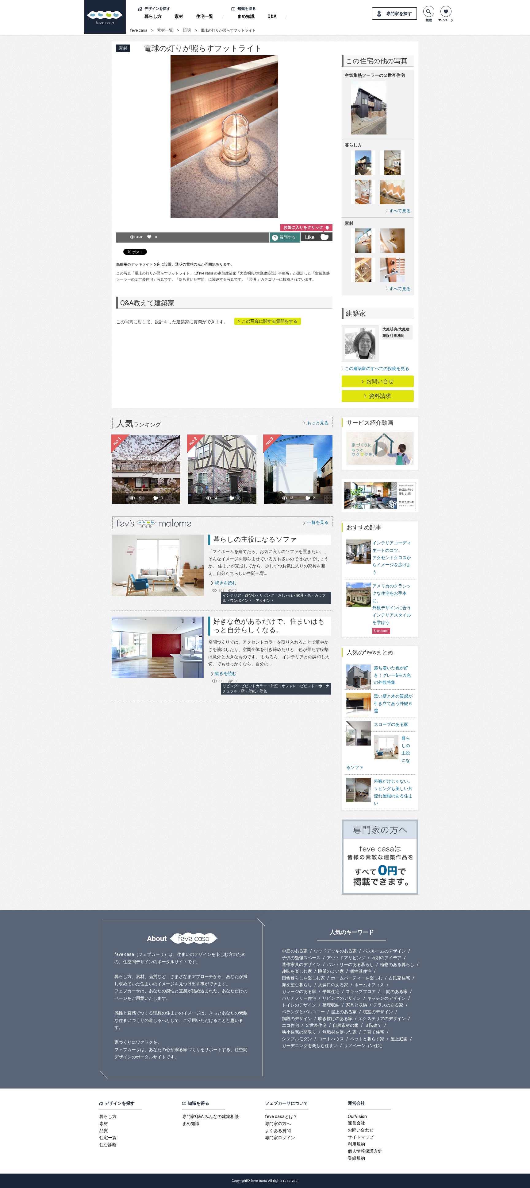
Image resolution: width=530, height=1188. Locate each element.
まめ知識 (246, 16)
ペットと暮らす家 (367, 1038)
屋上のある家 (344, 1011)
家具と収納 (356, 1005)
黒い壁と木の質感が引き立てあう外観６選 (393, 703)
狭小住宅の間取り (299, 1032)
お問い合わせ (361, 1130)
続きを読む (225, 582)
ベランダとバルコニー (303, 1011)
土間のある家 (395, 991)
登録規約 (356, 1158)
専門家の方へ (278, 1123)
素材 (179, 16)
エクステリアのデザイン (382, 1018)
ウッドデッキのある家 (335, 950)
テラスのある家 (388, 1005)
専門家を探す (399, 13)
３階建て (373, 1025)
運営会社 (356, 1122)
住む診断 (108, 1144)
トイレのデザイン (299, 1005)
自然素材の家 (346, 1025)
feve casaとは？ (281, 1116)
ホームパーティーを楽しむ (356, 978)
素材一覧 (165, 30)
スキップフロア (361, 991)
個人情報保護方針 (365, 1151)
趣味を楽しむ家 (297, 971)
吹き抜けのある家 (335, 1018)
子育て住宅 (373, 1032)
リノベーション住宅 (363, 1045)
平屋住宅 (331, 991)
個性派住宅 (360, 971)
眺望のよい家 (331, 971)
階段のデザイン (297, 1018)
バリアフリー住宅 (299, 998)
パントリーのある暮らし (350, 964)
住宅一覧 (204, 16)
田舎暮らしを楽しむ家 (303, 978)
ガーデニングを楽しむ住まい (310, 1045)
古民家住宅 (399, 978)
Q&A (271, 16)
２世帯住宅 (316, 1025)
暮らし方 (153, 16)
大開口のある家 (333, 984)
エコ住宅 (290, 1025)
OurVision (357, 1116)
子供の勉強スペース (301, 957)
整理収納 (331, 1005)
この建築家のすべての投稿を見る (377, 368)
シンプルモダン (297, 1038)
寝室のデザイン (378, 1011)
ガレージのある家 (299, 991)
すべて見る (400, 210)
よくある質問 (278, 1130)
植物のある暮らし (397, 964)
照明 (187, 30)
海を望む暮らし (297, 984)
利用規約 (356, 1144)
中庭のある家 (295, 950)
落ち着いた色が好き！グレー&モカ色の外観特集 (392, 675)
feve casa (138, 30)
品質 (103, 1130)
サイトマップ (361, 1137)
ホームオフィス (369, 984)
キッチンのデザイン (386, 998)
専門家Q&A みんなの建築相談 (210, 1116)
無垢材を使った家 (339, 1032)
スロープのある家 (391, 724)
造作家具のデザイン (301, 964)
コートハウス (331, 1038)
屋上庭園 (399, 1038)
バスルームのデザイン (384, 950)
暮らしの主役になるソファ (255, 539)
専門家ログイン (280, 1137)
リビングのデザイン (341, 998)
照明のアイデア (386, 957)
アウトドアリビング (346, 957)
